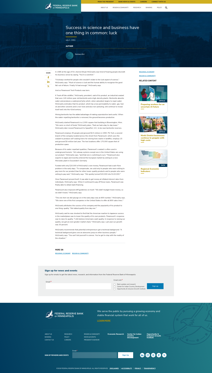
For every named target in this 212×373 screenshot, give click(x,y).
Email (48, 282)
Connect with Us (159, 2)
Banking (149, 8)
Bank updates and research (126, 284)
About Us (104, 8)
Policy (159, 8)
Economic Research (116, 334)
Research (137, 8)
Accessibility (126, 368)
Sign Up (125, 355)
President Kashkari (91, 340)
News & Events (90, 337)
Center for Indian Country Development (130, 286)
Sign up (155, 286)
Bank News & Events (126, 2)
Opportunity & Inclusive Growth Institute (131, 289)
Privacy (138, 368)
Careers (143, 2)
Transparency (150, 368)
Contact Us (49, 340)
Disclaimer (114, 368)
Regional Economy (62, 254)
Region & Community (121, 8)
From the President (106, 2)
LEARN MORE (104, 320)
